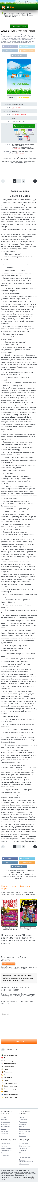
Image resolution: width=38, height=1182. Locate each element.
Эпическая (22, 1136)
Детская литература (10, 1075)
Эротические (5, 1155)
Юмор (6, 1091)
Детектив (4, 1119)
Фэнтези (21, 1133)
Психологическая (24, 1129)
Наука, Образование (10, 1063)
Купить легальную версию (23, 126)
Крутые (3, 1129)
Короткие (4, 1146)
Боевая (21, 1117)
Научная (21, 1126)
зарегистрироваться (23, 978)
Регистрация (31, 2)
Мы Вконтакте (18, 55)
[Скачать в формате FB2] (16, 134)
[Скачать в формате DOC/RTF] (20, 141)
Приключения (8, 1072)
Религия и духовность (10, 1083)
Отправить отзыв (19, 1041)
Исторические (5, 1124)
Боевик (3, 1117)
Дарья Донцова (16, 107)
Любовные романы (9, 1058)
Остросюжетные (6, 1150)
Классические (5, 1126)
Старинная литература (10, 1089)
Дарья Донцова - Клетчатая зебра (28, 928)
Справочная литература (11, 1086)
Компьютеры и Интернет (11, 1094)
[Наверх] (32, 1178)
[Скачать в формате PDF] (27, 141)
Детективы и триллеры (11, 1061)
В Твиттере (26, 46)
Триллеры (4, 1131)
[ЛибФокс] (8, 7)
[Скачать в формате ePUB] (23, 134)
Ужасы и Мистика (24, 1131)
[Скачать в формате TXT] (30, 134)
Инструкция (20, 153)
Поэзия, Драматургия (10, 1097)
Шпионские (4, 1133)
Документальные (9, 1066)
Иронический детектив (19, 114)
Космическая (23, 1124)
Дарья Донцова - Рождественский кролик (10, 928)
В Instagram (9, 50)
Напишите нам (16, 148)
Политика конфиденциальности (26, 1160)
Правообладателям (25, 1157)
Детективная (23, 1122)
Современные (5, 1153)
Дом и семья (8, 1077)
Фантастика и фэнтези (10, 1055)
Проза (6, 1069)
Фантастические (6, 1148)
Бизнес (6, 1080)
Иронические (5, 1122)
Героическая (23, 1119)
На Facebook (9, 46)
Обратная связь (24, 1164)
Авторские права (19, 26)
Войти (21, 2)
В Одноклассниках (28, 50)
